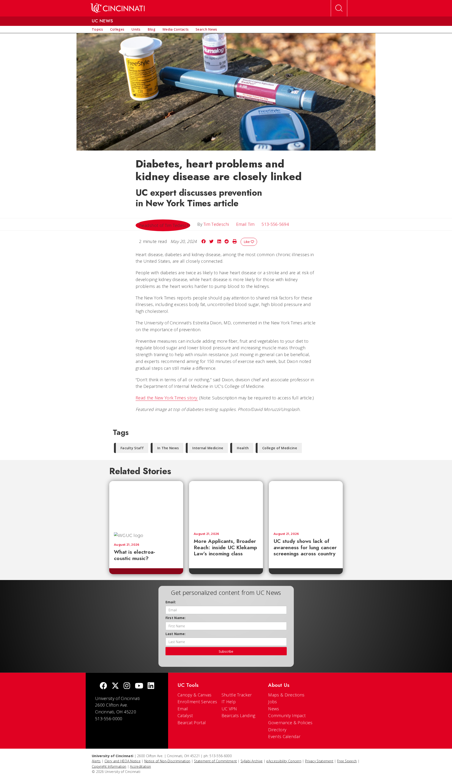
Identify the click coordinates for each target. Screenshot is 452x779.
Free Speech (347, 761)
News (273, 708)
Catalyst (185, 715)
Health (243, 448)
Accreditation (140, 766)
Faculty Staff (132, 448)
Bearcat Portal (192, 722)
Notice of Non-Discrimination (167, 761)
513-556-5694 (275, 224)
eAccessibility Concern (283, 761)
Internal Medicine (207, 448)
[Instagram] (127, 686)
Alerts (96, 761)
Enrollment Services (197, 701)
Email (183, 708)
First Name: (175, 618)
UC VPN (229, 708)
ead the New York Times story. (168, 398)
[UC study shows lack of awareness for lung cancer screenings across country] (306, 504)
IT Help (229, 701)
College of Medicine (279, 448)
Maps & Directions (286, 695)
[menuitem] (97, 29)
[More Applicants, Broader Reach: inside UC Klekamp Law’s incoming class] (226, 504)
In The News (168, 448)
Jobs (272, 701)
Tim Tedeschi (216, 224)
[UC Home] (117, 8)
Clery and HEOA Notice (123, 761)
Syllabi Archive (252, 761)
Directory (277, 729)
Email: (170, 602)
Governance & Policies (290, 722)
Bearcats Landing (238, 715)
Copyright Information (109, 766)
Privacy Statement (319, 761)
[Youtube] (139, 686)
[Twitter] (115, 686)
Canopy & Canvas (195, 695)
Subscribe (226, 651)
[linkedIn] (151, 686)
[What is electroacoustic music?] (146, 504)
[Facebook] (103, 686)
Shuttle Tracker (237, 695)
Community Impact (287, 715)
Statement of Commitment (215, 761)
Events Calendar (284, 736)
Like (247, 241)
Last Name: (175, 634)
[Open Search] (339, 8)
